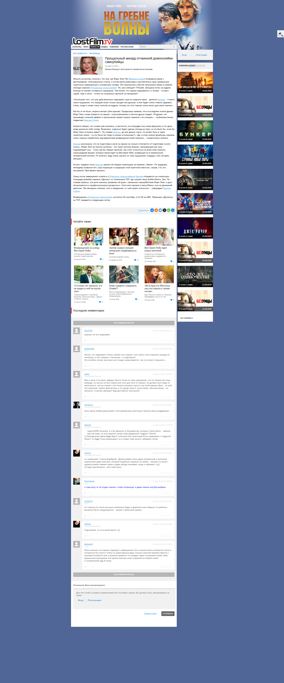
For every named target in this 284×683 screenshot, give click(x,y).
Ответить (90, 340)
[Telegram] (160, 210)
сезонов (200, 66)
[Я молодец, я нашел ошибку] (269, 34)
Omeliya (87, 453)
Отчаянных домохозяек (99, 197)
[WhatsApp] (168, 210)
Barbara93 (88, 544)
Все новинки (185, 318)
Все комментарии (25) (124, 323)
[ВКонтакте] (152, 210)
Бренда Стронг (137, 79)
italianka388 (89, 349)
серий (191, 66)
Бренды (117, 132)
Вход (80, 600)
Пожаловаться (167, 340)
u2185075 (88, 501)
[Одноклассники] (156, 210)
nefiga (86, 374)
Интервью (94, 53)
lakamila (87, 425)
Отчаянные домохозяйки (104, 87)
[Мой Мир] (173, 210)
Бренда (161, 99)
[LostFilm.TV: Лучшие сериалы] (94, 40)
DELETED (88, 331)
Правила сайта (150, 613)
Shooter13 (88, 405)
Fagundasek (89, 481)
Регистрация (94, 600)
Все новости (80, 53)
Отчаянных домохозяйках (121, 176)
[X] (164, 210)
